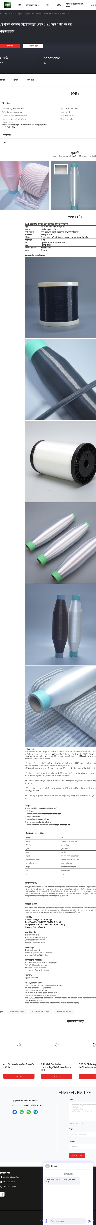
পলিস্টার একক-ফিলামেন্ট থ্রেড (40, 1012)
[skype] (36, 1112)
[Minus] (89, 1166)
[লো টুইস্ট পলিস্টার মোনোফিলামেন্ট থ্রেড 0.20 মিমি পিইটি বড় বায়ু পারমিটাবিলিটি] (19, 1045)
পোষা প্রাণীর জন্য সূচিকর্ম (64, 1012)
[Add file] (46, 1221)
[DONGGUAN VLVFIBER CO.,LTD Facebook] (2, 1194)
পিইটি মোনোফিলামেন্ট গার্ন (16, 14)
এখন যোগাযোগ (77, 1155)
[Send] (90, 1221)
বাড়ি (1, 14)
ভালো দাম (10, 46)
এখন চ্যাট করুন (33, 46)
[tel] (42, 1112)
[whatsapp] (22, 1112)
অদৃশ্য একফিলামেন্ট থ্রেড (17, 1012)
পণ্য (6, 14)
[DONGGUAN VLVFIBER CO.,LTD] (7, 5)
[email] (14, 1112)
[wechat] (28, 1112)
